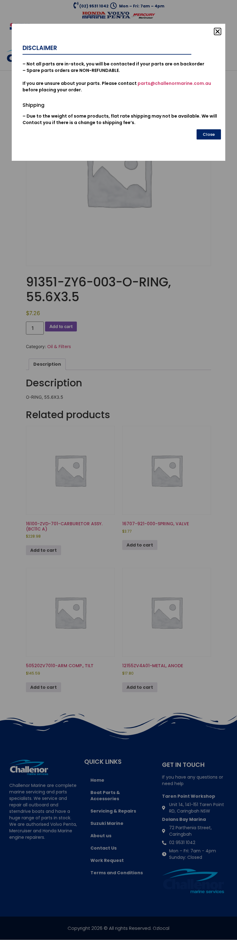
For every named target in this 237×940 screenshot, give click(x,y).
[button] (217, 31)
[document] (118, 470)
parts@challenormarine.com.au (174, 83)
